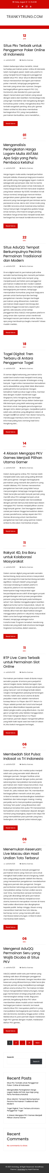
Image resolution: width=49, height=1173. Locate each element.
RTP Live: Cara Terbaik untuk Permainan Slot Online (21, 662)
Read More (10, 123)
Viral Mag (21, 1169)
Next (38, 1042)
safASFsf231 (10, 60)
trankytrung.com (24, 16)
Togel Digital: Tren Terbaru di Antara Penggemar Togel (18, 358)
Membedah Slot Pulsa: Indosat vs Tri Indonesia (23, 756)
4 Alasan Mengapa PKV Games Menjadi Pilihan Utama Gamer (22, 457)
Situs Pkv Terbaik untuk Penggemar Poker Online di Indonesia (24, 50)
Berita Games (27, 60)
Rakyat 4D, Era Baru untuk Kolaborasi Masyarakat (19, 557)
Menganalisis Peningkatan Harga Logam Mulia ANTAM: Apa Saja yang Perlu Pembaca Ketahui (20, 153)
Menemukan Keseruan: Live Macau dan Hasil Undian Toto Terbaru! (22, 853)
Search (10, 1057)
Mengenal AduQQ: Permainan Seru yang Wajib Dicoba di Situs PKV (21, 955)
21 (29, 1042)
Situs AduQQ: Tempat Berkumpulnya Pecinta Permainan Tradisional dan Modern (22, 254)
